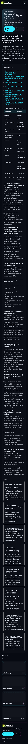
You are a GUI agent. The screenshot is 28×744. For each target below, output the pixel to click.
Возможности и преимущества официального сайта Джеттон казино (14, 78)
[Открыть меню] (24, 2)
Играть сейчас (8, 734)
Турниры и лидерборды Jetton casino (14, 99)
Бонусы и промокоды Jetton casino (13, 87)
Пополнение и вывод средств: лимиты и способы (14, 95)
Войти (18, 734)
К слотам (20, 29)
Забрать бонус (7, 29)
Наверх (4, 741)
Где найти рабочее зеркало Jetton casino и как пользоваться (13, 72)
